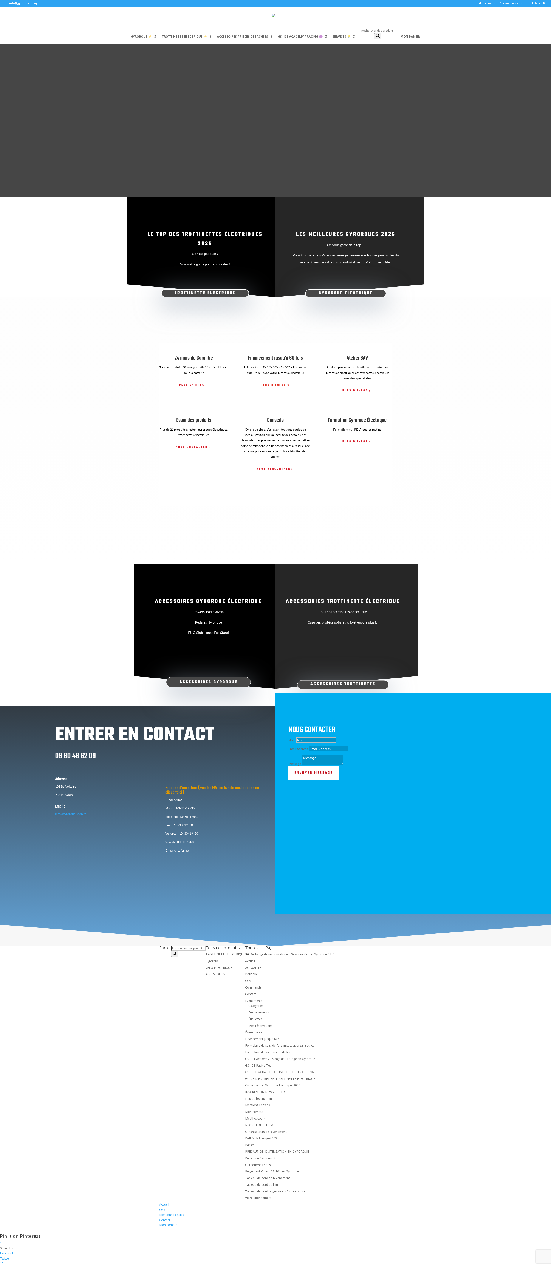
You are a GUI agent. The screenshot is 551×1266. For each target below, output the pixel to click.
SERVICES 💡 (342, 37)
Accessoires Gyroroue (209, 682)
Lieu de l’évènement (259, 1099)
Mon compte (486, 3)
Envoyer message (313, 773)
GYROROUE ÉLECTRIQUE (346, 293)
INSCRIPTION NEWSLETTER (265, 1092)
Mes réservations (260, 1026)
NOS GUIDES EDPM (259, 1125)
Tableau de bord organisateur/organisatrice (275, 1191)
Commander (254, 987)
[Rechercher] (377, 36)
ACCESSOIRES (215, 974)
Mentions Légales (257, 1105)
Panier (249, 1145)
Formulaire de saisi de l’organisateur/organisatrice (279, 1045)
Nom (292, 740)
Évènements (253, 1001)
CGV (248, 981)
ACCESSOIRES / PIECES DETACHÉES (242, 37)
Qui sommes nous (511, 3)
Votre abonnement (258, 1198)
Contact (250, 994)
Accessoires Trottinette (342, 684)
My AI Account (255, 1118)
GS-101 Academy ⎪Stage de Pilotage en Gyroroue (280, 1059)
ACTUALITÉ (253, 968)
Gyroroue (212, 961)
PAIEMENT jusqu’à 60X (261, 1138)
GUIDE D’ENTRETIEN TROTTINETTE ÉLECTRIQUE (280, 1079)
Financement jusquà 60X (262, 1039)
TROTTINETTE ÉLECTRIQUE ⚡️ (184, 37)
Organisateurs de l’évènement (266, 1132)
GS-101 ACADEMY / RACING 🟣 (300, 37)
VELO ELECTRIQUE (219, 968)
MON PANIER (410, 37)
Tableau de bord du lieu (261, 1185)
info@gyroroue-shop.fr (70, 814)
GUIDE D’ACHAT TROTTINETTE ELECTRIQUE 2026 (280, 1072)
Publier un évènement (260, 1158)
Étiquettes (255, 1019)
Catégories (255, 1006)
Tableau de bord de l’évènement (267, 1178)
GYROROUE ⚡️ (141, 37)
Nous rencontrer (274, 469)
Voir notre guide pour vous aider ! (205, 264)
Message (294, 764)
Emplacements (258, 1012)
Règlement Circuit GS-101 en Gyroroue (272, 1171)
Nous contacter (192, 447)
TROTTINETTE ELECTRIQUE (225, 954)
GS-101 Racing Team (259, 1065)
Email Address (298, 749)
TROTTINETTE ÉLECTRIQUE (205, 293)
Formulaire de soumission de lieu (268, 1052)
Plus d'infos (192, 385)
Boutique (251, 974)
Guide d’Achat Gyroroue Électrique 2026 (272, 1085)
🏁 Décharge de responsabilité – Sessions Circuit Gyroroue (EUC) (290, 954)
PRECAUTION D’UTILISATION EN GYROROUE (277, 1151)
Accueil (250, 961)
